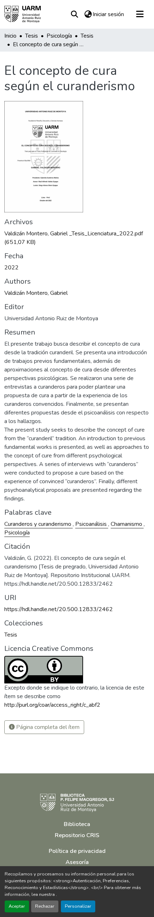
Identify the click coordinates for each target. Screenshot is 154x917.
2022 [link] (11, 268)
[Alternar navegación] (140, 14)
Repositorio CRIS (77, 835)
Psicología (17, 533)
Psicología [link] (59, 36)
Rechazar (44, 906)
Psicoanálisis (91, 524)
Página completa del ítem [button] (47, 727)
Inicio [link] (10, 36)
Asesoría (77, 862)
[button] (22, 14)
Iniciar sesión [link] (108, 14)
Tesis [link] (31, 36)
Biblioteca (77, 824)
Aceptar (17, 906)
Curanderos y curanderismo (38, 524)
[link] (77, 237)
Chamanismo (127, 524)
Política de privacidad (77, 851)
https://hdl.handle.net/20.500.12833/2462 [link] (58, 609)
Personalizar (78, 906)
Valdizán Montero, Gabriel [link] (36, 293)
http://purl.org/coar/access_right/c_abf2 (52, 705)
